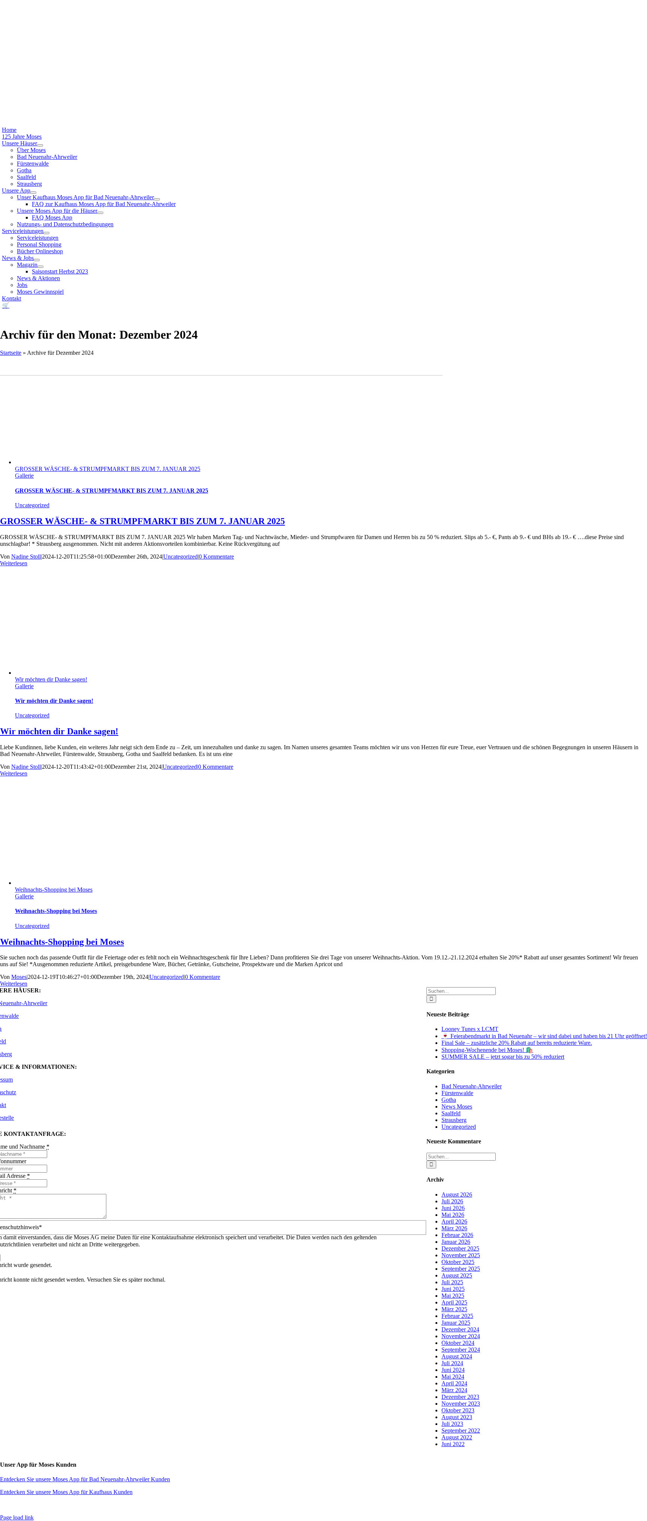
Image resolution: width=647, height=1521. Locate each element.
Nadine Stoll (26, 556)
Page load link (17, 1517)
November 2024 (460, 1336)
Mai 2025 (452, 1295)
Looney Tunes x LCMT (469, 1029)
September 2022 (460, 1430)
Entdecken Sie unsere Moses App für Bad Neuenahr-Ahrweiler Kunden (85, 1479)
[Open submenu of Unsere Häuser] (40, 145)
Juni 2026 (453, 1208)
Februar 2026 (457, 1235)
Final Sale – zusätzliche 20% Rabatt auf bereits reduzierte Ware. (516, 1043)
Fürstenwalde (457, 1093)
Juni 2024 (453, 1370)
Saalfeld (451, 1113)
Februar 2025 (457, 1316)
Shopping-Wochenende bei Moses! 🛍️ (487, 1050)
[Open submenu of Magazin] (40, 267)
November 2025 (460, 1255)
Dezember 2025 (460, 1248)
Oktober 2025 (457, 1262)
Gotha (448, 1100)
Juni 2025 (453, 1289)
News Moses (456, 1106)
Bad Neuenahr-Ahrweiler (471, 1086)
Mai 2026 (452, 1215)
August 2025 (456, 1275)
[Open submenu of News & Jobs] (37, 260)
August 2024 (456, 1356)
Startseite (10, 353)
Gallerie (24, 475)
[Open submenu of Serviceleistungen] (46, 233)
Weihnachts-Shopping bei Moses (53, 889)
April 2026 (454, 1221)
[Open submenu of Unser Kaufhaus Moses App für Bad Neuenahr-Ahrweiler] (157, 199)
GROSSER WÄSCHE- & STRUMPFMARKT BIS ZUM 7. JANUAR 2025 (107, 469)
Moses (19, 977)
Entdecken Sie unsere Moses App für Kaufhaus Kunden (66, 1492)
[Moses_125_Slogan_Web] (215, 91)
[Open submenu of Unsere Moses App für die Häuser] (100, 213)
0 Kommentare (216, 556)
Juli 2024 (452, 1363)
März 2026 (454, 1228)
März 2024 (454, 1390)
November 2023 (460, 1403)
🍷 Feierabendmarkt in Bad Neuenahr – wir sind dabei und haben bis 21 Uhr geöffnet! (544, 1036)
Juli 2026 (452, 1201)
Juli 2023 (452, 1424)
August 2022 (456, 1437)
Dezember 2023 (460, 1397)
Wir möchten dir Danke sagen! (51, 679)
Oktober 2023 (457, 1410)
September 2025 (460, 1269)
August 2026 (456, 1194)
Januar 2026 (455, 1242)
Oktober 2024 (457, 1343)
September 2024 (460, 1349)
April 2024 (454, 1383)
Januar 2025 (455, 1322)
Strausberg (454, 1120)
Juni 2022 (453, 1444)
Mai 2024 (452, 1376)
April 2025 (454, 1302)
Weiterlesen (13, 563)
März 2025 (454, 1309)
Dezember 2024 (460, 1329)
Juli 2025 (452, 1282)
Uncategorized (32, 505)
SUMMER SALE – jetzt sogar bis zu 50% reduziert (502, 1056)
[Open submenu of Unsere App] (33, 192)
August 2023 (456, 1417)
